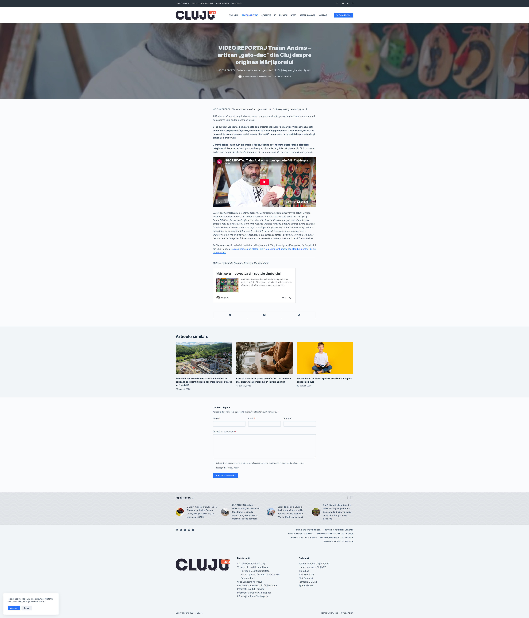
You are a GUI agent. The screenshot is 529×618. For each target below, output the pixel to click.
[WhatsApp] (299, 314)
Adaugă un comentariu (224, 431)
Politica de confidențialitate (255, 570)
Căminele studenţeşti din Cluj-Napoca (335, 534)
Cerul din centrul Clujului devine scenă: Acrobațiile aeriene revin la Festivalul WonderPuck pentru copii (290, 512)
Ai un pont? (237, 3)
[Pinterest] (189, 530)
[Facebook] (337, 3)
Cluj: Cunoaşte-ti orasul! (300, 534)
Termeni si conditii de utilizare (339, 530)
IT (275, 15)
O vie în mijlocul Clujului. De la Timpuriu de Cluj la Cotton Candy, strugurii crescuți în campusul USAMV (202, 512)
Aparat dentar (306, 585)
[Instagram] (343, 3)
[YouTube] (193, 530)
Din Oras (283, 15)
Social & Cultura (250, 15)
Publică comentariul (226, 475)
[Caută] (352, 3)
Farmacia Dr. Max (308, 581)
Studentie (266, 15)
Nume (216, 418)
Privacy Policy (233, 468)
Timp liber (233, 15)
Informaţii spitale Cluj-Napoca (338, 541)
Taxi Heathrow (306, 574)
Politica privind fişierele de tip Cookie (260, 574)
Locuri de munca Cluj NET (312, 567)
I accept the (227, 468)
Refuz (26, 608)
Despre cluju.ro (307, 15)
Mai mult (323, 15)
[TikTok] (348, 3)
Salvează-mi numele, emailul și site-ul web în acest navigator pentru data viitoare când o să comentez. (260, 463)
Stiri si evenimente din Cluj (308, 530)
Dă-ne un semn (222, 3)
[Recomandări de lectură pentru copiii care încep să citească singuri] (325, 358)
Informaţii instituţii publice (304, 538)
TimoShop (304, 570)
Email (251, 418)
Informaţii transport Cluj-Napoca (336, 538)
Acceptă (13, 608)
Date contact (247, 578)
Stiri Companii (306, 578)
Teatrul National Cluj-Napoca (314, 563)
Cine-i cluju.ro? (182, 3)
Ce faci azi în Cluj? (343, 15)
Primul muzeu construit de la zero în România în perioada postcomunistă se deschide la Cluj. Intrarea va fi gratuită (204, 381)
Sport (293, 15)
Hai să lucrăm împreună (202, 3)
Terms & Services (329, 613)
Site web (288, 418)
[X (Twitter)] (264, 314)
